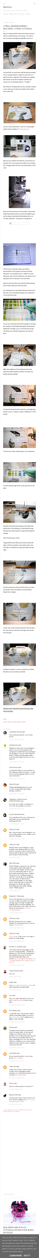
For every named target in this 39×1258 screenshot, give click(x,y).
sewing (9, 722)
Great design (13, 936)
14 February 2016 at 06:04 (16, 965)
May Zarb (12, 863)
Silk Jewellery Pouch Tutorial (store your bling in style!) (18, 1230)
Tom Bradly (13, 1010)
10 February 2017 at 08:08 (17, 1022)
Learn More (16, 1255)
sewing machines (17, 722)
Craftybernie (13, 745)
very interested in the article (22, 985)
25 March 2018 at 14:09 (15, 1089)
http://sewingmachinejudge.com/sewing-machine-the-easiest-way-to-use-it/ (22, 960)
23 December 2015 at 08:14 (17, 941)
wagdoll (7, 7)
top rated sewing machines (20, 909)
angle (11, 982)
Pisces (11, 1027)
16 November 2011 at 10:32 (16, 793)
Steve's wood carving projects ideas (22, 1100)
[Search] (34, 3)
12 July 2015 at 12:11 (14, 890)
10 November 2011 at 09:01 (17, 761)
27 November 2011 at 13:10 (16, 824)
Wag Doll (12, 784)
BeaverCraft (13, 1095)
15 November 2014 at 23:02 (17, 839)
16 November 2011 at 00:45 (17, 778)
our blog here (18, 925)
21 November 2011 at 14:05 (16, 808)
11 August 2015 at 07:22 (16, 913)
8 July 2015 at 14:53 (14, 857)
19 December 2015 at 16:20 (16, 928)
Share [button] (4, 719)
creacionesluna (14, 971)
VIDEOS (21, 14)
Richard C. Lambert (16, 947)
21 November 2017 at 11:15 (16, 1061)
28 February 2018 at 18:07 (16, 1077)
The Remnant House (23, 129)
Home (5, 14)
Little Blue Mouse (15, 732)
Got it (27, 1255)
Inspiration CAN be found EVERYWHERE (18, 800)
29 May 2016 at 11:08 (15, 976)
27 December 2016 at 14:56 (16, 1005)
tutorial (24, 722)
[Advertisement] (19, 1176)
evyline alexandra (15, 814)
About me (13, 14)
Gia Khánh (12, 1053)
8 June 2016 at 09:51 (15, 990)
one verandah (18, 1058)
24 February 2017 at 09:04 (17, 1047)
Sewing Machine (17, 1000)
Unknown (12, 829)
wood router (16, 1017)
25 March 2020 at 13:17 (15, 1104)
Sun (10, 995)
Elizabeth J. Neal (15, 896)
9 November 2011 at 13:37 (16, 739)
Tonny (11, 1083)
